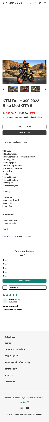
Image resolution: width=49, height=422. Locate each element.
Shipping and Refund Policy (17, 362)
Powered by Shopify (34, 414)
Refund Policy (11, 369)
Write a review (25, 281)
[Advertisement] (24, 31)
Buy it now (24, 133)
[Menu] (45, 3)
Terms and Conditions (15, 349)
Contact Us (10, 382)
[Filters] (5, 287)
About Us (9, 375)
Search (8, 343)
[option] (13, 89)
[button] (24, 260)
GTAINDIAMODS (12, 3)
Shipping (18, 117)
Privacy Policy (11, 356)
